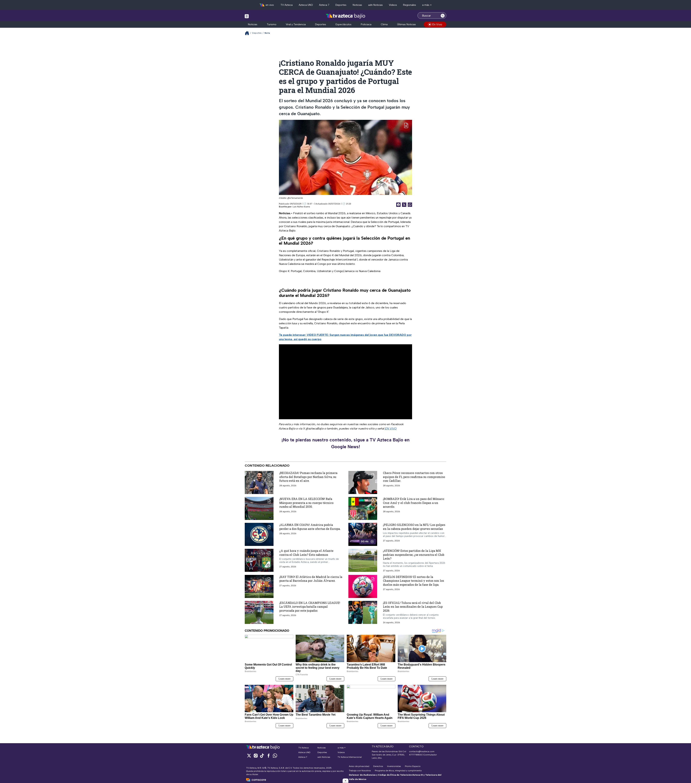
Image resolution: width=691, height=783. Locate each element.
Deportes (340, 4)
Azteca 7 (324, 4)
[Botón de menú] (247, 16)
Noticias (357, 4)
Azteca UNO (306, 4)
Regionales (409, 4)
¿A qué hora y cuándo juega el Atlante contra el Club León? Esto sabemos (306, 553)
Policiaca (366, 24)
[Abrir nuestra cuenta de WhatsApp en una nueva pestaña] (275, 755)
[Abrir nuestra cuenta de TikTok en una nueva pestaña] (262, 755)
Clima (384, 24)
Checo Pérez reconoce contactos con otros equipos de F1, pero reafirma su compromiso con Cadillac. (414, 476)
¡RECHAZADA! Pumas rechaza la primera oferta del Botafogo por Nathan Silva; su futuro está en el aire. (308, 476)
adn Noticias (375, 4)
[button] (345, 780)
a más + (427, 4)
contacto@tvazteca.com (421, 751)
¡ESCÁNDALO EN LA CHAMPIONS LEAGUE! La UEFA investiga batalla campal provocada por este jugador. (309, 606)
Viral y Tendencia (296, 24)
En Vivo (437, 24)
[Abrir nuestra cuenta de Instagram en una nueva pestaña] (255, 755)
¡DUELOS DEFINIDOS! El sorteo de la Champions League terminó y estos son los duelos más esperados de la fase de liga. (413, 580)
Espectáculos (343, 24)
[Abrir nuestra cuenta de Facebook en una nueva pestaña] (268, 755)
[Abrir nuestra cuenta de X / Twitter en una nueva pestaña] (249, 755)
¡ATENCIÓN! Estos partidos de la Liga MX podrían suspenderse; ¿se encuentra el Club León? (413, 554)
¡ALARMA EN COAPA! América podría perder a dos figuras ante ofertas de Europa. (310, 527)
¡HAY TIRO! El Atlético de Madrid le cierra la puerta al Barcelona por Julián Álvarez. (310, 579)
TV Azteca (287, 4)
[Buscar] (443, 15)
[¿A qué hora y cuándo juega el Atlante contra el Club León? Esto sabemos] (259, 560)
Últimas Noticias (406, 24)
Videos (393, 4)
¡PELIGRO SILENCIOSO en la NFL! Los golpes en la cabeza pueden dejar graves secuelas (414, 527)
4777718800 (415, 754)
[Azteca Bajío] (345, 16)
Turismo (271, 24)
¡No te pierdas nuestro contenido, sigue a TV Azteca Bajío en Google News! (345, 443)
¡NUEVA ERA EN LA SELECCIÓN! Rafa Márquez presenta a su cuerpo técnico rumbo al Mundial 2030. (306, 502)
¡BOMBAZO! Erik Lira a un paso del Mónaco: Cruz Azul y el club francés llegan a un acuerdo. (413, 502)
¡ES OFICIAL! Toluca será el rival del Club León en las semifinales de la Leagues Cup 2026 (413, 606)
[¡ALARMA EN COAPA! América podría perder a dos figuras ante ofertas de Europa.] (259, 534)
